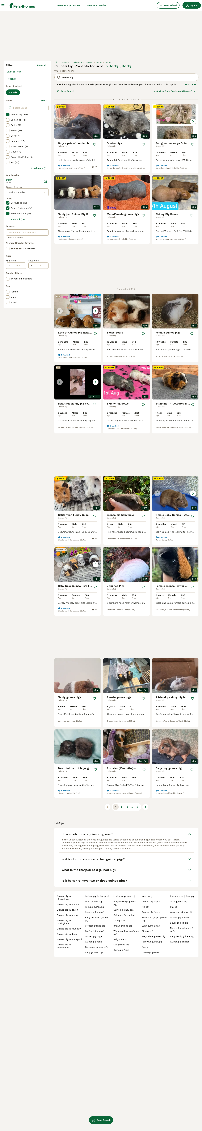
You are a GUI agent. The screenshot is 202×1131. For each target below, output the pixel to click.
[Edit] (46, 181)
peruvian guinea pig (152, 941)
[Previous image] (157, 122)
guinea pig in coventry (69, 928)
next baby (147, 896)
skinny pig (147, 931)
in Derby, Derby (118, 66)
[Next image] (193, 122)
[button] (175, 121)
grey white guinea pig (153, 936)
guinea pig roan (93, 941)
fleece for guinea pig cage (181, 929)
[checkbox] (8, 115)
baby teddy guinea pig (182, 936)
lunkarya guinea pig (124, 896)
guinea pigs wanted (124, 915)
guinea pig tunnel (179, 917)
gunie (145, 947)
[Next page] (145, 807)
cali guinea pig (121, 944)
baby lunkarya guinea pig (124, 903)
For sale (13, 92)
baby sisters (120, 939)
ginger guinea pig (94, 931)
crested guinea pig (95, 925)
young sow (119, 920)
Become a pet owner (68, 5)
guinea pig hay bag (123, 910)
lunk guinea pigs (151, 925)
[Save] (94, 144)
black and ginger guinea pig (154, 919)
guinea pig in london (68, 904)
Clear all (41, 65)
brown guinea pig (122, 925)
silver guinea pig (179, 923)
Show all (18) (17, 219)
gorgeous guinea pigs (96, 947)
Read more (190, 84)
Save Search (67, 91)
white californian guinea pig (126, 932)
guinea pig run (121, 950)
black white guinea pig (182, 896)
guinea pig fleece (151, 912)
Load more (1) (38, 168)
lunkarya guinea (150, 952)
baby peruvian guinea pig (96, 919)
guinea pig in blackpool (69, 939)
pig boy (145, 907)
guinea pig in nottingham (64, 922)
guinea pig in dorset (67, 934)
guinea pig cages (151, 901)
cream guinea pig (94, 912)
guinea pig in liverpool (97, 896)
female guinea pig (94, 907)
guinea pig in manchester (64, 946)
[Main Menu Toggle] (3, 5)
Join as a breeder (96, 5)
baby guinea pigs (94, 952)
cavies (173, 907)
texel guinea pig (178, 901)
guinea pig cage (93, 936)
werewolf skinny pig (181, 912)
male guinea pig (93, 901)
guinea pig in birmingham (64, 898)
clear (43, 100)
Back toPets (14, 71)
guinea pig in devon (67, 910)
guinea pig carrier (179, 941)
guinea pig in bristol (67, 915)
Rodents (11, 79)
